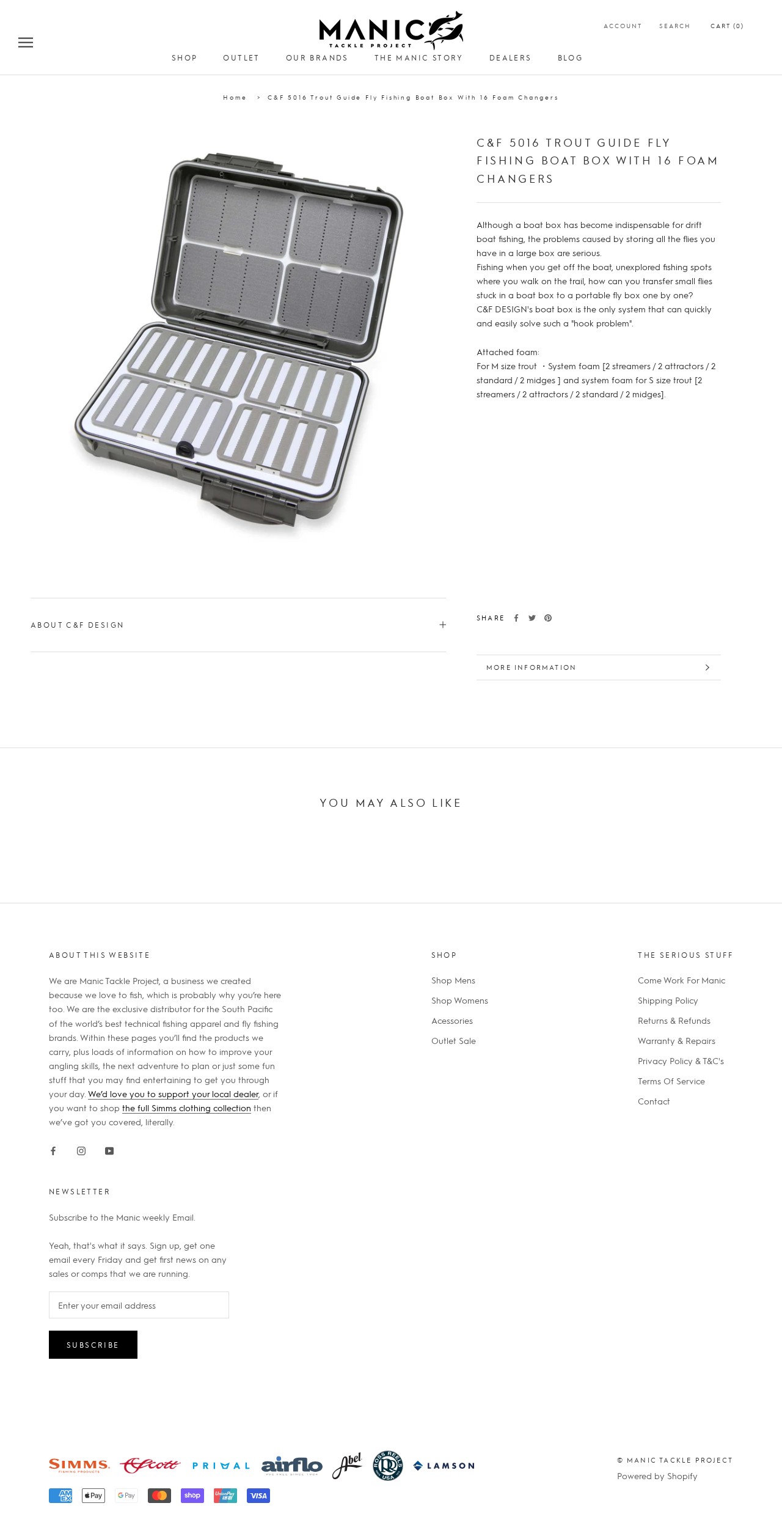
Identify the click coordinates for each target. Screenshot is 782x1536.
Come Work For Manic (681, 979)
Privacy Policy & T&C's (681, 1060)
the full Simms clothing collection (186, 1107)
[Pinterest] (548, 618)
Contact (654, 1100)
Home (235, 97)
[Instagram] (81, 1148)
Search (675, 25)
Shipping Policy (668, 999)
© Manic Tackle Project (675, 1459)
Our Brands (317, 57)
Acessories (452, 1020)
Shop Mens (453, 979)
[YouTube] (109, 1148)
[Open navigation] (25, 41)
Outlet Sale (453, 1040)
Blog (570, 57)
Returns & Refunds (674, 1020)
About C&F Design (77, 625)
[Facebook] (516, 618)
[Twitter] (532, 618)
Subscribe (93, 1345)
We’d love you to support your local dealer (173, 1093)
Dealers (510, 57)
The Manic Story (419, 57)
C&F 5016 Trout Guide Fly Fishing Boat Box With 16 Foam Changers (413, 97)
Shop (185, 57)
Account (623, 25)
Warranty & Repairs (676, 1040)
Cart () (727, 25)
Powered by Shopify (657, 1475)
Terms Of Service (671, 1080)
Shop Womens (459, 999)
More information (531, 667)
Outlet (241, 57)
